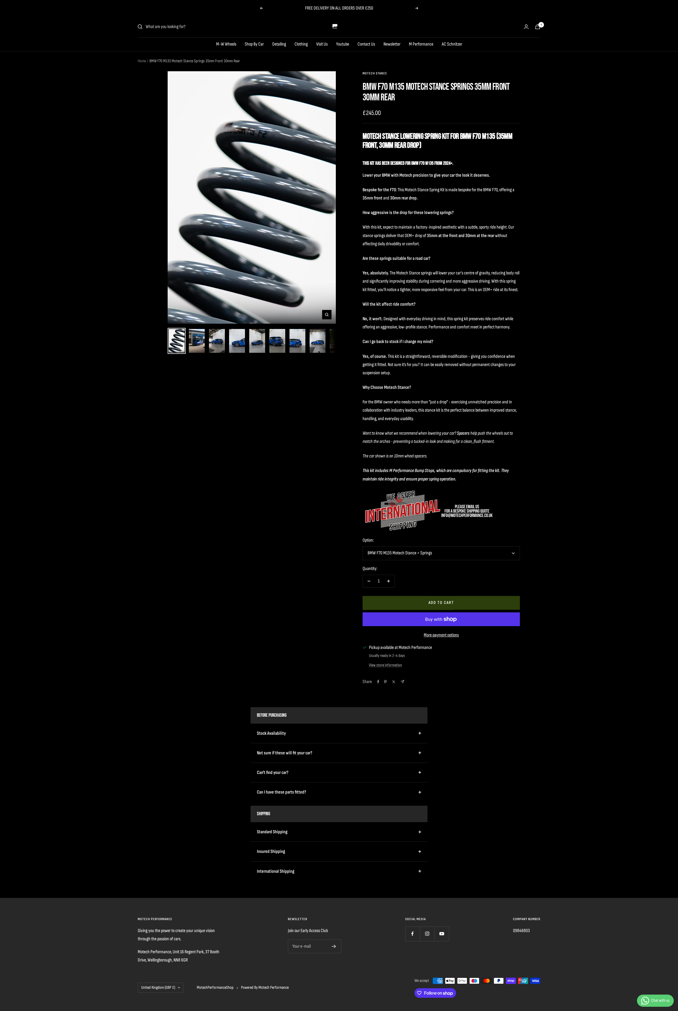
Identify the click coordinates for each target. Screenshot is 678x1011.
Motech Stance (375, 73)
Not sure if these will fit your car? (284, 753)
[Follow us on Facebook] (412, 934)
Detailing (279, 44)
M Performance (421, 44)
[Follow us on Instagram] (427, 934)
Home (142, 61)
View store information (385, 665)
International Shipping (275, 871)
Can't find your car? (272, 772)
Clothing (301, 44)
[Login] (526, 26)
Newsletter (391, 44)
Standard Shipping (272, 832)
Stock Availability (271, 733)
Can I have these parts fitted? (281, 792)
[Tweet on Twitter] (393, 682)
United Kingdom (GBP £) (158, 987)
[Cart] (537, 26)
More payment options (441, 635)
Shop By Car (254, 44)
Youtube (342, 44)
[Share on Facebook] (378, 682)
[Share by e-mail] (402, 681)
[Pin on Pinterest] (385, 682)
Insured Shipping (271, 851)
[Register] (334, 946)
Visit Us (322, 44)
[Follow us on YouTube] (441, 934)
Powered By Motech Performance (265, 987)
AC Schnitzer (452, 44)
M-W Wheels (226, 44)
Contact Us (366, 44)
